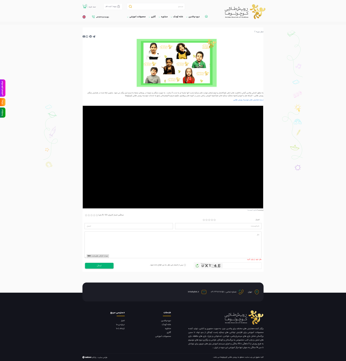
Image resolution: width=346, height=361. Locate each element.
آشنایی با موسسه (252, 210)
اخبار (123, 320)
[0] (86, 215)
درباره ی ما (120, 324)
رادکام (94, 357)
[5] (214, 220)
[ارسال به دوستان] (84, 36)
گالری (169, 332)
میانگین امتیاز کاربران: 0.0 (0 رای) (111, 215)
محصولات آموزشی (163, 336)
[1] (204, 220)
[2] (206, 220)
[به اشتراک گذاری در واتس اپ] (87, 36)
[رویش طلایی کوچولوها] (242, 11)
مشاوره (168, 328)
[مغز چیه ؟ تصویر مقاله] (176, 63)
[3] (209, 220)
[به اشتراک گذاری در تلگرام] (94, 36)
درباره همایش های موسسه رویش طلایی (248, 100)
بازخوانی (197, 265)
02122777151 (102, 17)
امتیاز (258, 219)
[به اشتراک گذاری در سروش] (90, 36)
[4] (212, 220)
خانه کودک (166, 324)
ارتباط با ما (120, 328)
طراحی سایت (102, 357)
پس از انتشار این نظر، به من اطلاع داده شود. (166, 265)
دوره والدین (166, 320)
